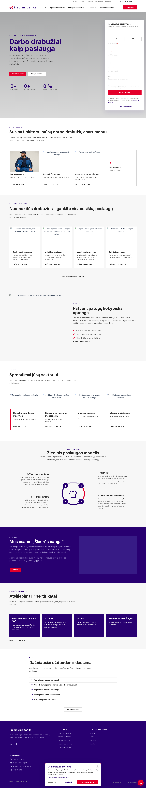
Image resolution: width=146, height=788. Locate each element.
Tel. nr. (110, 60)
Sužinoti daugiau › (21, 264)
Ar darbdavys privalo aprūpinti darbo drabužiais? (55, 685)
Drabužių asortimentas (54, 8)
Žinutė (109, 76)
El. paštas (111, 68)
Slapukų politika (53, 777)
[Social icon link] (11, 744)
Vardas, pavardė (113, 44)
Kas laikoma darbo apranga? (46, 680)
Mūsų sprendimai (75, 8)
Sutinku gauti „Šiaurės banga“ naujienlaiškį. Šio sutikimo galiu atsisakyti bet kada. (125, 86)
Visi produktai (115, 167)
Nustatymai (52, 782)
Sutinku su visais (88, 782)
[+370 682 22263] (141, 783)
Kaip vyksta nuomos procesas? (47, 695)
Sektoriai (91, 8)
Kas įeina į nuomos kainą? (45, 699)
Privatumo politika (64, 777)
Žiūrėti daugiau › (18, 184)
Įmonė (110, 52)
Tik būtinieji (67, 782)
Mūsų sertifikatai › (18, 640)
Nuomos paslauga (107, 8)
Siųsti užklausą (124, 92)
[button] (73, 680)
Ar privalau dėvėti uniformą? (46, 690)
